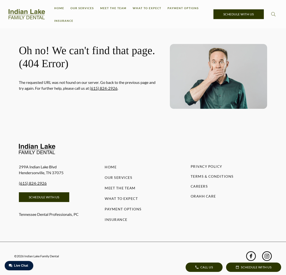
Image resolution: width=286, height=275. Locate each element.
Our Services (82, 8)
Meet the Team (113, 8)
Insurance (63, 20)
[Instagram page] (267, 256)
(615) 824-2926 (104, 88)
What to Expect (147, 8)
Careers (199, 186)
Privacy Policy (206, 166)
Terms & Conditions (212, 176)
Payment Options (183, 8)
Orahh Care (203, 196)
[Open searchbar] (273, 14)
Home (59, 8)
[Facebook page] (251, 256)
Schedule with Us (238, 14)
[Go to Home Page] (27, 14)
